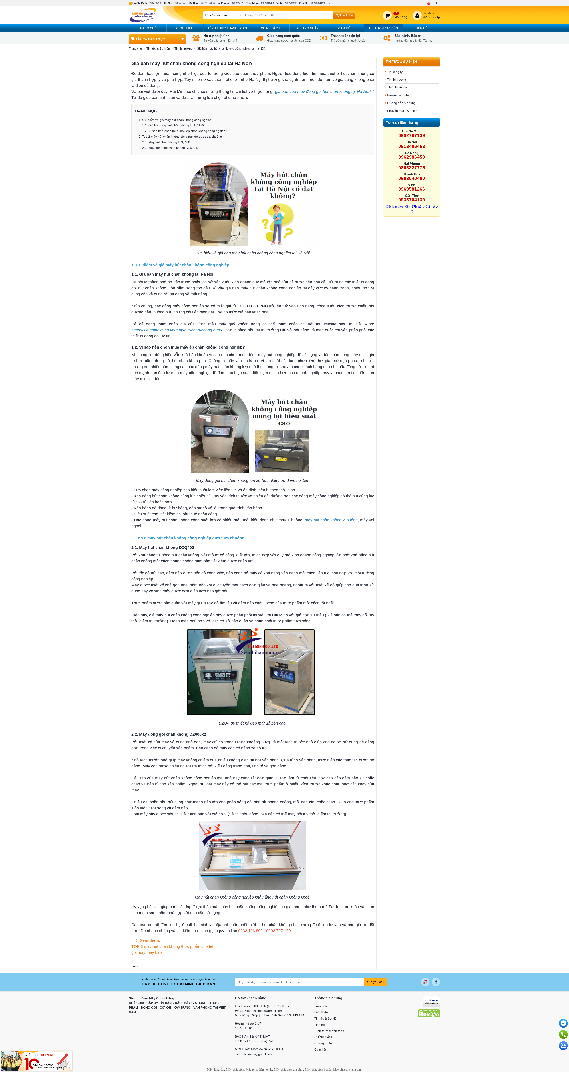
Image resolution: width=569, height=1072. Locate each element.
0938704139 (318, 3)
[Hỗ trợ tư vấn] (563, 1034)
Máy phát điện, (235, 1069)
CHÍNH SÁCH (270, 28)
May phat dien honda (318, 1069)
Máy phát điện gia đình (288, 1069)
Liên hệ (421, 28)
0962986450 (208, 3)
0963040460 (267, 3)
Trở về (135, 966)
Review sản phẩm (399, 95)
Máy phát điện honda (259, 1069)
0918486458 (180, 3)
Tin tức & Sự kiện (383, 28)
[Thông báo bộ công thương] (431, 1001)
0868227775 (237, 3)
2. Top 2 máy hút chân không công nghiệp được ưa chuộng (181, 136)
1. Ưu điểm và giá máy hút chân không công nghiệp (175, 120)
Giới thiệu (184, 28)
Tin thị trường (183, 48)
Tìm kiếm (346, 15)
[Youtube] (429, 3)
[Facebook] (436, 3)
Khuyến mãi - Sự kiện (402, 110)
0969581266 (290, 3)
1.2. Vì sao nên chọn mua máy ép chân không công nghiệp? (184, 131)
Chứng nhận (308, 28)
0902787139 (155, 3)
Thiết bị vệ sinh (398, 87)
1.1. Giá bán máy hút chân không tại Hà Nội (173, 125)
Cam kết (345, 28)
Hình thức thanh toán (227, 28)
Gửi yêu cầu (375, 982)
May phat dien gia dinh (347, 1069)
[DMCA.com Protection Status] (429, 1013)
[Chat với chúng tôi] (563, 1045)
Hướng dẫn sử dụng (401, 103)
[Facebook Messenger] (563, 1023)
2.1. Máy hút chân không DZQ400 (166, 142)
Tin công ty (395, 72)
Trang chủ (147, 28)
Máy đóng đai (215, 1069)
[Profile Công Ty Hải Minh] (36, 1060)
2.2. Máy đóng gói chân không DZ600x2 (170, 147)
